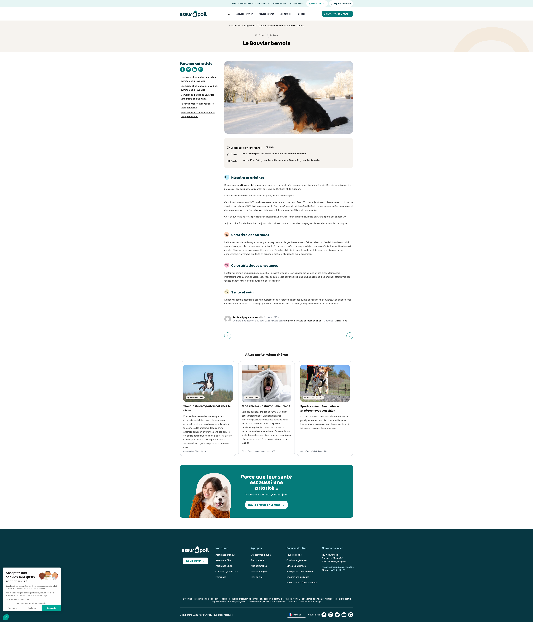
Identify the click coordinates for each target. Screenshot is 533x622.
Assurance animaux (225, 554)
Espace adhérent (342, 3)
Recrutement (257, 560)
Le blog (301, 14)
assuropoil (256, 317)
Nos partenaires (259, 565)
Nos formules (286, 14)
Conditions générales (296, 560)
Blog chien (249, 25)
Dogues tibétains (250, 185)
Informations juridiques (297, 577)
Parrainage (220, 577)
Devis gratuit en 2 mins (264, 505)
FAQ (234, 3)
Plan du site (256, 577)
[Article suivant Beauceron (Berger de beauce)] (349, 335)
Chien (338, 320)
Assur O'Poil (235, 25)
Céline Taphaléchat (250, 451)
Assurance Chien (245, 14)
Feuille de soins (297, 3)
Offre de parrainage (296, 565)
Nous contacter (263, 3)
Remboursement (245, 3)
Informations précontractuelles (301, 582)
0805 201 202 (338, 570)
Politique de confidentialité (299, 571)
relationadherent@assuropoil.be (338, 567)
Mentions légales (259, 571)
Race (344, 320)
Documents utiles (279, 3)
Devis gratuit (193, 560)
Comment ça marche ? (226, 571)
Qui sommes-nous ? (261, 554)
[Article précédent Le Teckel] (227, 335)
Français (297, 615)
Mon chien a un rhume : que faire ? (266, 406)
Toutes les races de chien (270, 25)
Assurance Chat (266, 14)
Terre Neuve (255, 210)
